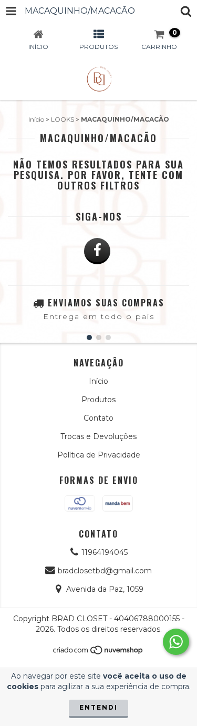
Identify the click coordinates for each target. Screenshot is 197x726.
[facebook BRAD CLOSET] (97, 251)
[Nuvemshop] (98, 653)
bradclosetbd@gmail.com (105, 570)
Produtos (98, 399)
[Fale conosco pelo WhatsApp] (176, 642)
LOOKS (62, 119)
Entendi (98, 707)
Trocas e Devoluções (98, 436)
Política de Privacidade (98, 455)
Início (36, 119)
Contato (98, 418)
